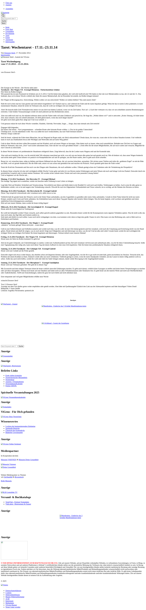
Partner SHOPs (11, 386)
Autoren (8, 5)
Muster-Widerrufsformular (14, 597)
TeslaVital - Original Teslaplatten (17, 502)
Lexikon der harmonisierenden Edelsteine (20, 426)
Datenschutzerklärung (13, 591)
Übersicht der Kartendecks (15, 430)
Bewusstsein (19, 477)
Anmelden (9, 9)
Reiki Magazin (6, 481)
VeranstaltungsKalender (14, 384)
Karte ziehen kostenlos (13, 375)
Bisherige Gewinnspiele (14, 432)
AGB (7, 599)
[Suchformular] (3, 15)
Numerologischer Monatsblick (16, 378)
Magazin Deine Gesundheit (28, 460)
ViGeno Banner (11, 605)
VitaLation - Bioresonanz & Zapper (18, 504)
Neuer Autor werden (12, 607)
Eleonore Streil (9, 53)
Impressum (9, 601)
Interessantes (5, 55)
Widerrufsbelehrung (12, 595)
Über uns (8, 3)
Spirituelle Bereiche (12, 428)
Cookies (8, 593)
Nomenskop (9, 380)
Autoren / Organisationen (14, 382)
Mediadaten (9, 603)
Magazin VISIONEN (8, 460)
